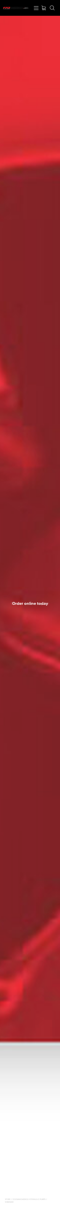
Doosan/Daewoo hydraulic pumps (29, 1199)
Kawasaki (9, 1202)
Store (7, 1199)
